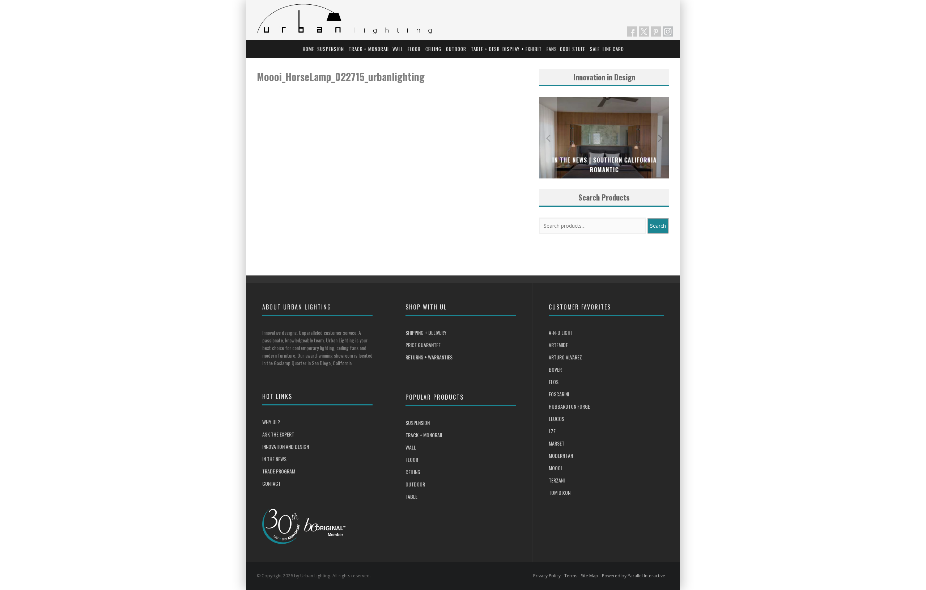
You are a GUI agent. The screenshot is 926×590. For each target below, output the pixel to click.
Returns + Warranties (429, 357)
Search (658, 225)
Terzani (557, 480)
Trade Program (278, 471)
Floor (414, 48)
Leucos (556, 418)
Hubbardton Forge (569, 406)
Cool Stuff (572, 48)
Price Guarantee (423, 345)
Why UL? (271, 422)
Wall (397, 48)
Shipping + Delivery (425, 332)
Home (308, 48)
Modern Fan (561, 455)
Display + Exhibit (522, 48)
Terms (570, 576)
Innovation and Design (285, 446)
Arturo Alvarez (565, 357)
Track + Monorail (369, 48)
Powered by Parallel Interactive (633, 576)
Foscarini (559, 394)
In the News (274, 459)
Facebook (632, 31)
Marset (556, 443)
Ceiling (433, 48)
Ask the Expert (278, 434)
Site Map (589, 576)
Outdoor (456, 48)
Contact (271, 483)
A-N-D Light (561, 332)
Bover (555, 369)
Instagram (668, 31)
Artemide (558, 345)
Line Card (613, 48)
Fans (552, 48)
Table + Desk (485, 48)
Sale (595, 48)
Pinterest (656, 31)
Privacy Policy (547, 576)
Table (411, 496)
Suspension (330, 48)
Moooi (555, 468)
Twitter (644, 31)
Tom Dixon (559, 492)
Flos (553, 381)
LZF (552, 431)
